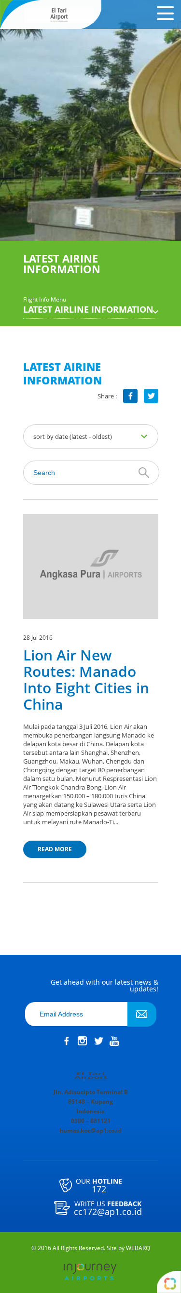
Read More (55, 849)
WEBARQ (138, 1248)
